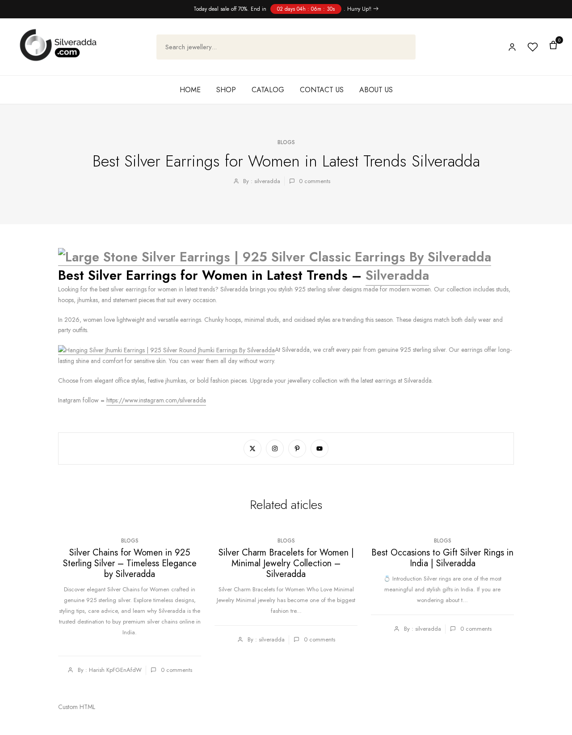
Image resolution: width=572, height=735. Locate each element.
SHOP (226, 90)
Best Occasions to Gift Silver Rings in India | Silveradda (442, 558)
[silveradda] (58, 45)
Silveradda (397, 275)
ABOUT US (376, 90)
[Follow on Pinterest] (297, 448)
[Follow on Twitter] (252, 448)
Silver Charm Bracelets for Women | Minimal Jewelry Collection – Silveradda (286, 563)
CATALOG (268, 90)
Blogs (286, 142)
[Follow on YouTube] (319, 448)
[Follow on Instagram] (275, 448)
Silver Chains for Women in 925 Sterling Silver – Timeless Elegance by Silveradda (130, 563)
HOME (190, 90)
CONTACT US (322, 90)
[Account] (512, 47)
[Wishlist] (532, 47)
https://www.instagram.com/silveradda (156, 400)
